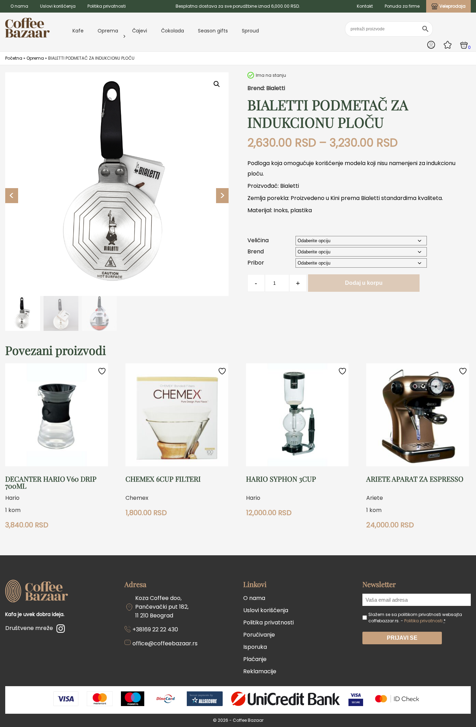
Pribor (255, 263)
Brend (255, 251)
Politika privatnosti (106, 6)
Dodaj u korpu (364, 283)
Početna (13, 58)
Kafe (78, 30)
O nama (19, 6)
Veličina (258, 240)
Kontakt (365, 6)
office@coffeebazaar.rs (165, 643)
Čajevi (139, 30)
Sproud (250, 30)
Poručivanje (259, 635)
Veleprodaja (452, 6)
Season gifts (213, 30)
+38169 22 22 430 (155, 629)
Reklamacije (259, 671)
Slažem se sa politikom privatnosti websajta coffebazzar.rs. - (415, 617)
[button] (216, 84)
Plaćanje (255, 659)
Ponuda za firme (402, 6)
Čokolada (172, 30)
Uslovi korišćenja (58, 6)
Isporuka (255, 647)
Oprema (108, 30)
